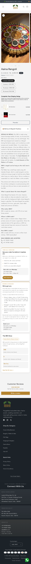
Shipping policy (24, 558)
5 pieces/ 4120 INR (8, 84)
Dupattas (5, 448)
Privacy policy (8, 558)
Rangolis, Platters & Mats (9, 433)
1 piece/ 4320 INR (8, 80)
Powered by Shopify (15, 555)
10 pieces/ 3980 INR (8, 88)
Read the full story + (8, 370)
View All (5, 451)
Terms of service (15, 558)
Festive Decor (6, 444)
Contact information (16, 560)
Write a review (15, 393)
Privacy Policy (6, 461)
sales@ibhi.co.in (6, 530)
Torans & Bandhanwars (9, 430)
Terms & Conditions (8, 469)
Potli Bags (5, 437)
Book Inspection (8, 277)
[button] (3, 6)
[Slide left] (12, 66)
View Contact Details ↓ (15, 476)
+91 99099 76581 (6, 527)
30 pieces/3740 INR (8, 91)
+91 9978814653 (6, 525)
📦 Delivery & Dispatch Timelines (12, 129)
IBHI (9, 555)
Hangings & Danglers (8, 441)
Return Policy (6, 465)
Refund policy (23, 555)
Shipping (3, 75)
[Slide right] (19, 66)
